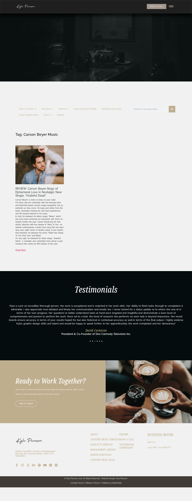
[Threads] (28, 465)
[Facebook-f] (16, 465)
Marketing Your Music (111, 109)
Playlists (60, 115)
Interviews (46, 109)
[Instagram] (22, 465)
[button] (90, 341)
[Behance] (33, 465)
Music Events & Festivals (85, 109)
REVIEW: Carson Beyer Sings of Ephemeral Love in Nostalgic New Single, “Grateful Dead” (38, 192)
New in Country (26, 109)
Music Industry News (29, 115)
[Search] (172, 109)
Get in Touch (26, 403)
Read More (20, 250)
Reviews (62, 109)
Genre (46, 115)
